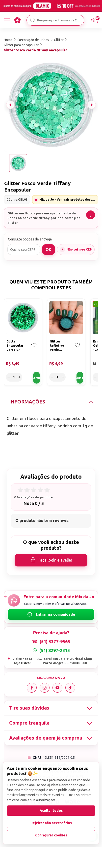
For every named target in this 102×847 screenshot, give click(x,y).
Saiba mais (90, 214)
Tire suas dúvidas (29, 708)
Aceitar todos (51, 811)
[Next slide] (91, 105)
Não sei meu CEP (79, 249)
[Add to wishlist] (34, 349)
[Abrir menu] (7, 20)
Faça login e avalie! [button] (55, 560)
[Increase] (19, 377)
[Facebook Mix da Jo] (32, 688)
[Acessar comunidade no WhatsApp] (51, 614)
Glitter (59, 40)
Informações (27, 401)
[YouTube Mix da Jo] (57, 688)
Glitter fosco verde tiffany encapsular (35, 50)
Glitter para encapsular (21, 45)
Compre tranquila (29, 723)
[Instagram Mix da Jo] (45, 688)
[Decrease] (8, 377)
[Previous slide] (10, 105)
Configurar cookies (51, 835)
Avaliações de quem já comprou (45, 738)
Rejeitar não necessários (51, 823)
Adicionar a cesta (36, 378)
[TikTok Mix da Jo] (70, 688)
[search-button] (32, 20)
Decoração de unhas (33, 40)
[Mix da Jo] (17, 20)
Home (8, 40)
